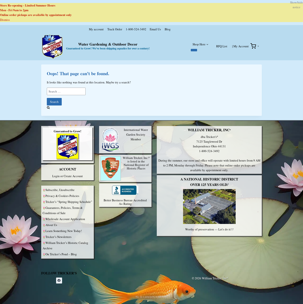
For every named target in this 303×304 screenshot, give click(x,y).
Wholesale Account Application (65, 219)
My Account (241, 46)
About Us (51, 225)
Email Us (155, 29)
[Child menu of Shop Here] (194, 50)
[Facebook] (59, 280)
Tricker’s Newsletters (58, 237)
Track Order (114, 29)
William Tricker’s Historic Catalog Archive (65, 245)
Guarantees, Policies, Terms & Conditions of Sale (63, 210)
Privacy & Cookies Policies (62, 196)
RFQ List (221, 46)
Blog (168, 29)
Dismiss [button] (5, 20)
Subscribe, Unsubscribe (60, 190)
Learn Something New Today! (63, 231)
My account (96, 29)
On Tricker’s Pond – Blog (61, 254)
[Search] (209, 29)
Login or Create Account (67, 176)
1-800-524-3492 (136, 29)
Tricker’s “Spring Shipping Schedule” (68, 202)
